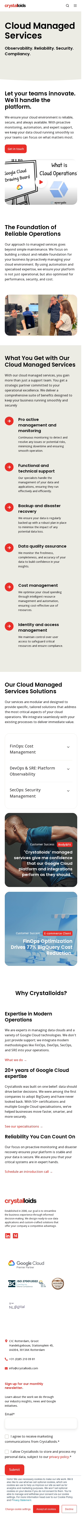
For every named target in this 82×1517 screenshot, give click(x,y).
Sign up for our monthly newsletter (24, 1386)
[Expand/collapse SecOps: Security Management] (68, 791)
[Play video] (41, 182)
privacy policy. (59, 1457)
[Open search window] (67, 6)
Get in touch (16, 149)
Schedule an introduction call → (29, 1171)
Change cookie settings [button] (18, 1509)
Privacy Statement (21, 1500)
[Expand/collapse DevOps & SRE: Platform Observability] (68, 769)
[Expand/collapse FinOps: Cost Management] (68, 747)
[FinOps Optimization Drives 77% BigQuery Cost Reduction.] (41, 929)
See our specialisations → (24, 1126)
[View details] (8, 1236)
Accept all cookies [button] (46, 1509)
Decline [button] (69, 1509)
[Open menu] (75, 6)
